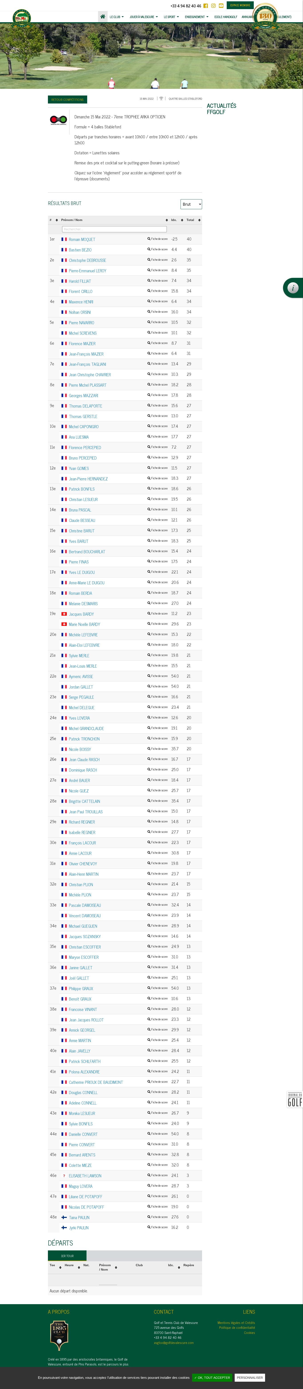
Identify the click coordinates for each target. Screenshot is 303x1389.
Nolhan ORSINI (118, 312)
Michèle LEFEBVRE (118, 635)
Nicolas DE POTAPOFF (118, 1207)
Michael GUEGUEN (118, 926)
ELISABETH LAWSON (118, 1176)
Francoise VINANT (118, 1009)
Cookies (249, 1332)
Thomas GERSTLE (118, 416)
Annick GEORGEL (118, 1030)
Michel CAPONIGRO (118, 427)
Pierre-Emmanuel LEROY (118, 271)
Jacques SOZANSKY (118, 936)
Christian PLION (118, 885)
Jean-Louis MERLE (118, 666)
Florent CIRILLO (118, 291)
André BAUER (118, 780)
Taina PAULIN (118, 1217)
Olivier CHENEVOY (118, 864)
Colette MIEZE (118, 1165)
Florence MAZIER (118, 343)
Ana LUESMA (118, 437)
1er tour (67, 1255)
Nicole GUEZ (118, 791)
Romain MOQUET (118, 239)
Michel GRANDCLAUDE (118, 728)
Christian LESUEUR (118, 499)
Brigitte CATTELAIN (118, 801)
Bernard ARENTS (118, 1155)
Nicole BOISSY (118, 749)
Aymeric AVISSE (118, 676)
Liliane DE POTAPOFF (118, 1197)
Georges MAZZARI (118, 395)
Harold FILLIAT (118, 281)
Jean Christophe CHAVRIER (118, 375)
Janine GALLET (118, 968)
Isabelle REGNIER (118, 832)
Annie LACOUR (118, 853)
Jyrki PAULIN (118, 1228)
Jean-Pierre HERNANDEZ (118, 479)
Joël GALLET (118, 978)
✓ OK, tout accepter (212, 1377)
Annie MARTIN (118, 1040)
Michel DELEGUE (118, 707)
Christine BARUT (118, 531)
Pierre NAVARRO (118, 323)
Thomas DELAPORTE (118, 406)
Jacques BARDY (118, 614)
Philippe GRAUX (118, 988)
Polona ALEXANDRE (118, 1072)
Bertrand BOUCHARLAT (118, 552)
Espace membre (240, 5)
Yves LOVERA (118, 718)
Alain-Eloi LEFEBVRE (118, 645)
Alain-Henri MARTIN (118, 874)
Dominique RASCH (118, 770)
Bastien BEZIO (118, 250)
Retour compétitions (67, 99)
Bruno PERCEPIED (118, 458)
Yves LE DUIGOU (118, 572)
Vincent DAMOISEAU (118, 916)
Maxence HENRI (118, 302)
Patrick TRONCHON (118, 739)
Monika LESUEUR (118, 1113)
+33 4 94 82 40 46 (186, 6)
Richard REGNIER (118, 822)
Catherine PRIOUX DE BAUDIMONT (118, 1082)
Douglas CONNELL (118, 1092)
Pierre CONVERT (118, 1145)
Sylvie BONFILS (118, 1124)
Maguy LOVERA (118, 1186)
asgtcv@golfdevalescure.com (174, 1342)
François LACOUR (118, 843)
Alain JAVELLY (118, 1051)
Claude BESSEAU (118, 520)
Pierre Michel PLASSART (118, 385)
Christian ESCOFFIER (118, 947)
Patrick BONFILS (118, 489)
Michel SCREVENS (118, 333)
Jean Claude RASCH (118, 759)
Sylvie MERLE (118, 656)
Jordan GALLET (118, 687)
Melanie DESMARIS (118, 604)
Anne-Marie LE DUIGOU (118, 583)
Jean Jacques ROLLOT (118, 1020)
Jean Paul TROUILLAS (118, 812)
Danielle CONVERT (118, 1134)
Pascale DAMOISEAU (118, 905)
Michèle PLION (118, 895)
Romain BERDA (118, 593)
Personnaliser (250, 1377)
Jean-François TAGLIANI (118, 364)
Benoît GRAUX (118, 999)
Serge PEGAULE (118, 697)
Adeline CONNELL (118, 1103)
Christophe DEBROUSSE (118, 260)
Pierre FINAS (118, 562)
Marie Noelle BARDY (118, 624)
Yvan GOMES (118, 468)
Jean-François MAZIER (118, 354)
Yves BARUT (118, 541)
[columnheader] (53, 220)
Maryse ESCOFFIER (118, 957)
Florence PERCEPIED (118, 447)
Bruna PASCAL (118, 510)
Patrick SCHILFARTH (118, 1061)
